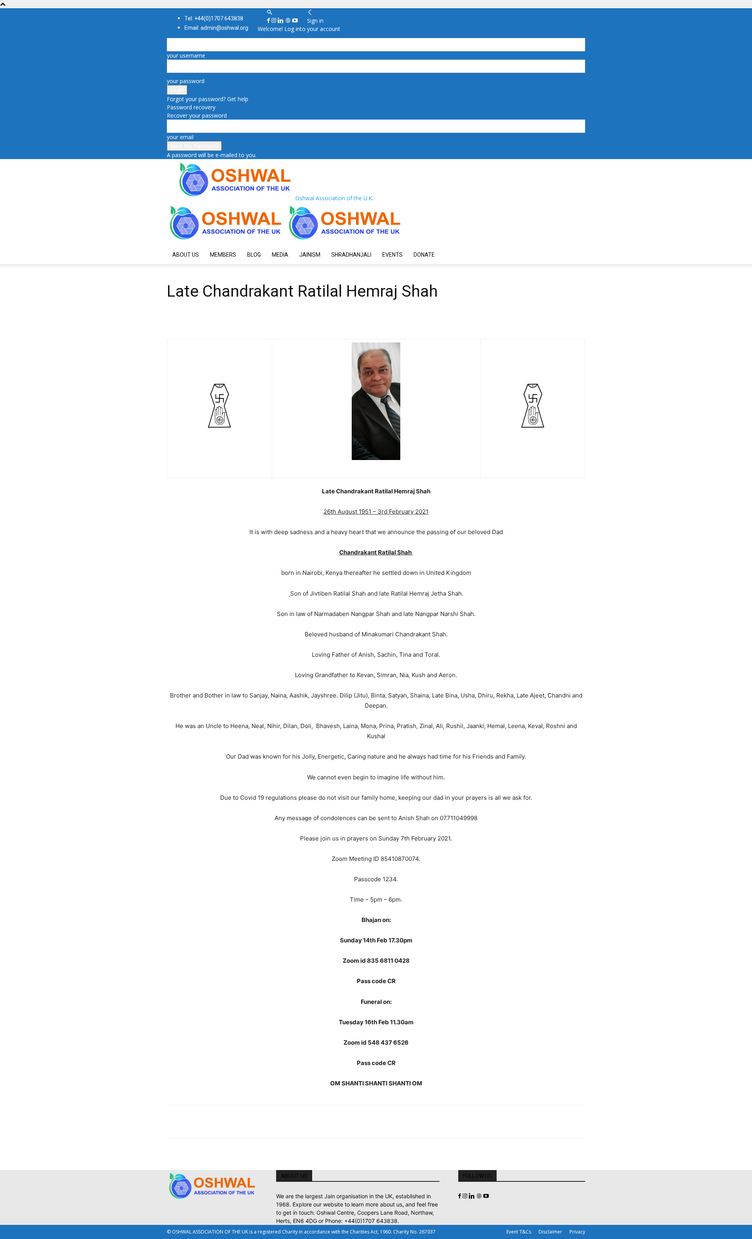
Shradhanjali (351, 255)
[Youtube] (295, 20)
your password (185, 81)
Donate (424, 255)
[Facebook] (269, 20)
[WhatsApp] (229, 1121)
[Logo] (226, 241)
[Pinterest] (211, 1121)
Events (392, 255)
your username (186, 55)
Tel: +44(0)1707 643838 (213, 18)
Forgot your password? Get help (207, 99)
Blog (254, 255)
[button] (269, 12)
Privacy (577, 1231)
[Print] (265, 1121)
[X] (193, 1121)
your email (180, 137)
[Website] (288, 20)
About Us (185, 255)
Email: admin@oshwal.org (216, 28)
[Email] (247, 1121)
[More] (283, 1121)
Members (223, 255)
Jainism (309, 255)
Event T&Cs (518, 1231)
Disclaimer (550, 1231)
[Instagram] (274, 20)
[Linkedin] (281, 20)
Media (280, 255)
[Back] (310, 12)
